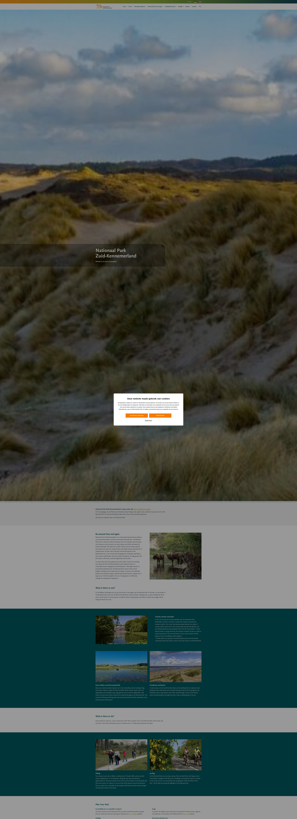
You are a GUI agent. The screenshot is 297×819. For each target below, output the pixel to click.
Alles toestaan (160, 415)
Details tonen (148, 420)
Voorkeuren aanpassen (137, 415)
